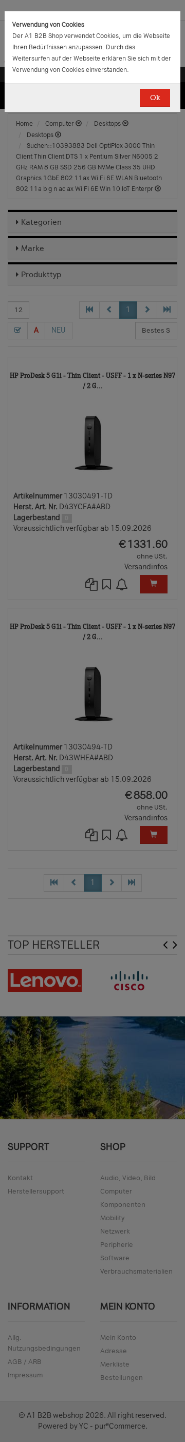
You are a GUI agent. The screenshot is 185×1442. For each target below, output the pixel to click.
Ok (155, 97)
